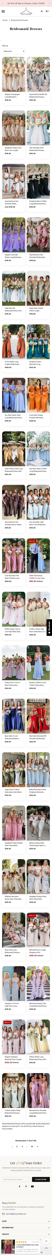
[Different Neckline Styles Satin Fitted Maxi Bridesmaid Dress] (13, 876)
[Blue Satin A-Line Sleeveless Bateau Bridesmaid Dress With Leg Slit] (13, 716)
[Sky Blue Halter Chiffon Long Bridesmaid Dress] (38, 448)
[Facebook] (19, 1186)
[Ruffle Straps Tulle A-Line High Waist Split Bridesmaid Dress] (13, 609)
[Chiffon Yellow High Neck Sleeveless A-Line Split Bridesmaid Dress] (38, 609)
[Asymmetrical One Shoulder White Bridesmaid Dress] (13, 181)
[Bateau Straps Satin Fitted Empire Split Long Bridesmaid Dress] (38, 823)
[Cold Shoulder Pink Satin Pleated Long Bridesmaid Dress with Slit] (13, 555)
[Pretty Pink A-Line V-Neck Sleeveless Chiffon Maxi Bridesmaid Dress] (13, 662)
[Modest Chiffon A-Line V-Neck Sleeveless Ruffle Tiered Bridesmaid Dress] (38, 662)
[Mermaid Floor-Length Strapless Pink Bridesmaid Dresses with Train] (38, 930)
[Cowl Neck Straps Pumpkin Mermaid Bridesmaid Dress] (38, 395)
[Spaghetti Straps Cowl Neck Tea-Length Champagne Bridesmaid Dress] (13, 127)
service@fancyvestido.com (16, 1214)
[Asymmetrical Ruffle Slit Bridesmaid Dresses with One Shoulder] (38, 74)
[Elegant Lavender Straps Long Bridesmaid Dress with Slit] (13, 234)
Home (5, 20)
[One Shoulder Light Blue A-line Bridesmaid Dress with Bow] (38, 502)
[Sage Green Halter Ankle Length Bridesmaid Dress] (38, 288)
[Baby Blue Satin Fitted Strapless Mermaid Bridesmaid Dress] (38, 769)
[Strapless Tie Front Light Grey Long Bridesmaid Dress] (13, 983)
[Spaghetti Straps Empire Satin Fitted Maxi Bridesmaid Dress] (13, 823)
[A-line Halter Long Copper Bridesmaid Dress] (13, 341)
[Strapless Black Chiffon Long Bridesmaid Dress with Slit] (38, 181)
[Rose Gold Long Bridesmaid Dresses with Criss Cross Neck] (13, 930)
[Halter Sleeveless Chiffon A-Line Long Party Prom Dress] (38, 555)
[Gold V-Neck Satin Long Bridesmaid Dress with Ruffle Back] (13, 448)
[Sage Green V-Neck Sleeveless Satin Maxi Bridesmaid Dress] (13, 769)
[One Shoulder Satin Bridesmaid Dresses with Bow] (38, 127)
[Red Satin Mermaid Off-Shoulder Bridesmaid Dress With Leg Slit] (38, 716)
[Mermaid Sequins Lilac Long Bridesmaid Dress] (38, 983)
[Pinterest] (26, 1186)
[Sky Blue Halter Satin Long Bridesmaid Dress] (13, 395)
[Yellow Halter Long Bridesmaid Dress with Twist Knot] (38, 1037)
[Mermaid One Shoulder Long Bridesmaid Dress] (38, 1090)
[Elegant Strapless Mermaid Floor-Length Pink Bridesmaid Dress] (13, 1037)
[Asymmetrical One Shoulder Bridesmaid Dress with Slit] (38, 234)
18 (32, 1146)
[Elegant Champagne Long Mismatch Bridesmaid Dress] (13, 74)
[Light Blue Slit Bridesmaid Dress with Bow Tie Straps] (13, 288)
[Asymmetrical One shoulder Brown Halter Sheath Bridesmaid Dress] (13, 502)
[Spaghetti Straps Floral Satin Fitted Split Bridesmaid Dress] (38, 876)
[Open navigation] (10, 11)
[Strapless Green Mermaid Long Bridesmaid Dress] (38, 341)
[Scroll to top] (46, 1248)
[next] (37, 1147)
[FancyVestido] (26, 11)
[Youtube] (32, 1186)
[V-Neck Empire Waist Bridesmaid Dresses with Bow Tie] (13, 1090)
